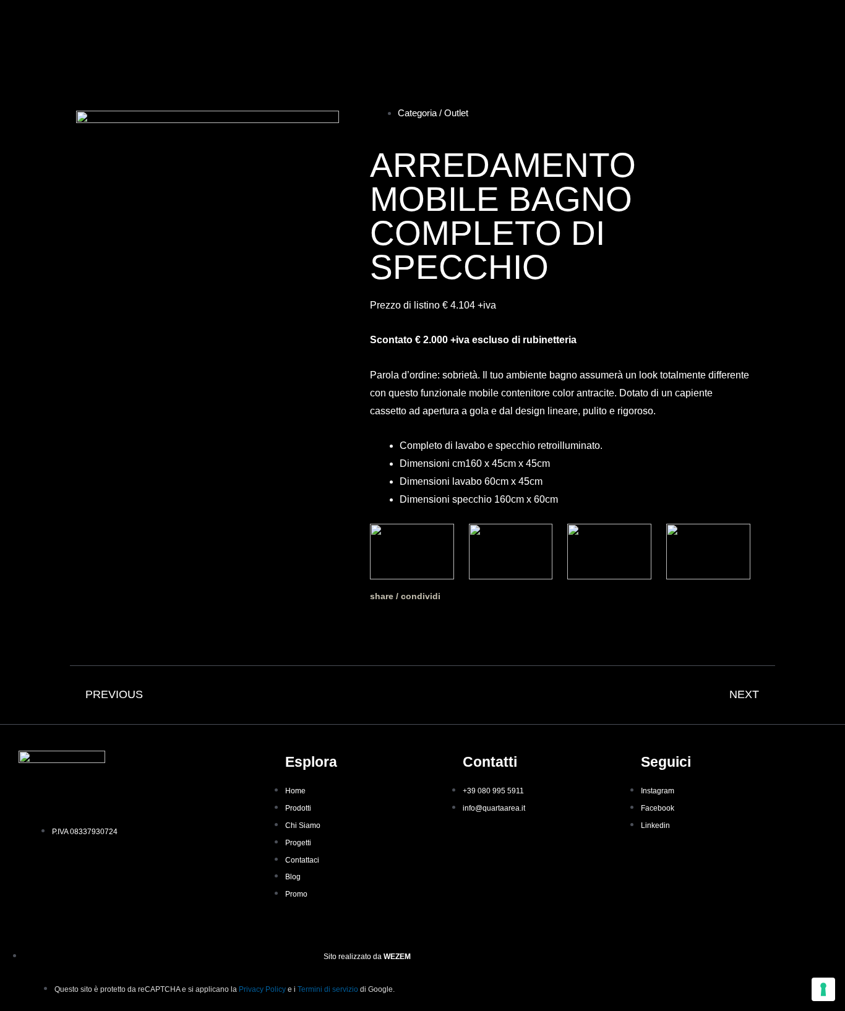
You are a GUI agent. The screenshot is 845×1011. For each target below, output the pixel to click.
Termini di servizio (328, 989)
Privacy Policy (262, 989)
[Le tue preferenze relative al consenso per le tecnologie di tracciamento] (823, 989)
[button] (384, 627)
